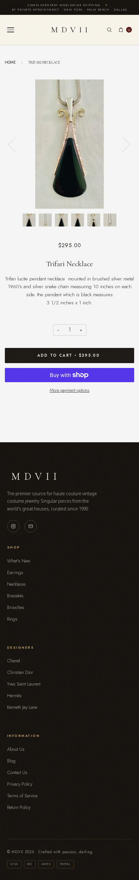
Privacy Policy (19, 784)
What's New (18, 561)
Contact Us (17, 772)
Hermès (14, 695)
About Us (16, 749)
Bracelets (15, 595)
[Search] (109, 30)
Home (10, 62)
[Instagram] (13, 526)
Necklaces (16, 584)
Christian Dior (20, 672)
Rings (12, 619)
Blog (11, 761)
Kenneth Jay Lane (22, 707)
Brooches (15, 607)
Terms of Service (22, 795)
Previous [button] (16, 144)
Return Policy (18, 807)
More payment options (70, 390)
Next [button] (122, 144)
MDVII (71, 30)
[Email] (31, 526)
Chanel (13, 660)
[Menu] (10, 29)
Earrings (15, 572)
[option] (69, 144)
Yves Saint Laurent (23, 684)
